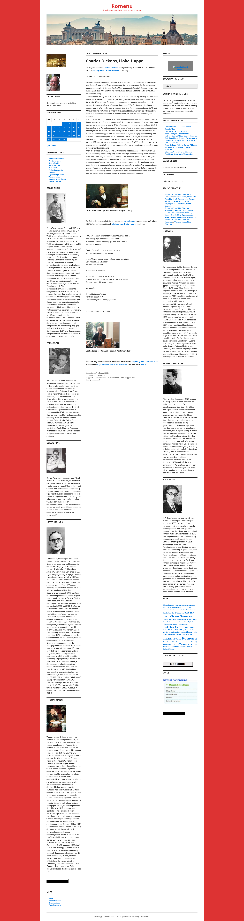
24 (74, 135)
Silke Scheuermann (179, 642)
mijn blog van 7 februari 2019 (144, 361)
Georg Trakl (54, 163)
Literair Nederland (57, 181)
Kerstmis (184, 627)
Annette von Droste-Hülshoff (179, 606)
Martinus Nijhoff (174, 630)
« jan (48, 146)
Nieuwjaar (172, 632)
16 (69, 132)
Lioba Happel (129, 221)
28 (59, 139)
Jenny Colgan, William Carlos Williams (181, 145)
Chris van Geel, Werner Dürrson (178, 152)
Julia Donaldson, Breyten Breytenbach (181, 138)
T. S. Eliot (175, 644)
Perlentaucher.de (56, 170)
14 (59, 132)
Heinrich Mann (187, 619)
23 (69, 135)
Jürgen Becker (183, 624)
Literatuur (100, 375)
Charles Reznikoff (176, 610)
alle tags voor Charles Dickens (105, 70)
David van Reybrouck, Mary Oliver (179, 154)
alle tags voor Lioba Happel (124, 224)
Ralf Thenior (177, 639)
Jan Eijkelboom (191, 622)
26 (49, 139)
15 (64, 132)
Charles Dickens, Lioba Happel (115, 61)
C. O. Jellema (187, 607)
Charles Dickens (111, 67)
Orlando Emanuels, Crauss (176, 131)
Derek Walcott (177, 613)
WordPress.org (55, 905)
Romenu (122, 6)
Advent (166, 605)
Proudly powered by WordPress (107, 917)
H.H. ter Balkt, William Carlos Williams (181, 136)
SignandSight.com (56, 175)
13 (54, 132)
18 (79, 132)
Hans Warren (54, 165)
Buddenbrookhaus (56, 159)
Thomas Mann (54, 177)
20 (54, 135)
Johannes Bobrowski (170, 624)
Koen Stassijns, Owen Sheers (177, 134)
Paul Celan (53, 168)
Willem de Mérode (178, 647)
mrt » (53, 146)
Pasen (189, 632)
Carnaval (166, 610)
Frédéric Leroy (55, 161)
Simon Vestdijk (191, 642)
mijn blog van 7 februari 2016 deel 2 (113, 364)
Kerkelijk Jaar (171, 626)
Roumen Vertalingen (57, 179)
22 (64, 135)
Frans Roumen (113, 378)
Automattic (144, 917)
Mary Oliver (184, 630)
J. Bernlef (181, 622)
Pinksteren (185, 634)
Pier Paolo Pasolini (174, 634)
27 (54, 139)
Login (51, 898)
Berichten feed (55, 901)
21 (59, 135)
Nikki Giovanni (181, 632)
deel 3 (143, 364)
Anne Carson (182, 605)
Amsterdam (173, 605)
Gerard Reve (167, 619)
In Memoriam (172, 622)
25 (79, 135)
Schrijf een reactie (93, 380)
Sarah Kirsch (167, 642)
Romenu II (53, 172)
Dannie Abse (167, 613)
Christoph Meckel (188, 610)
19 (49, 135)
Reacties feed (54, 903)
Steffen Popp (167, 644)
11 (79, 128)
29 (64, 139)
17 (74, 132)
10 (74, 128)
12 (49, 132)
